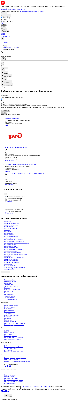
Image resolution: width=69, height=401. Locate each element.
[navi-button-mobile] (2, 38)
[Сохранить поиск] (2, 63)
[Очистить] (3, 58)
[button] (3, 33)
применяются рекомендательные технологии (36, 386)
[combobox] (9, 55)
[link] (4, 29)
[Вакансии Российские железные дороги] (36, 136)
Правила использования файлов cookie (31, 11)
